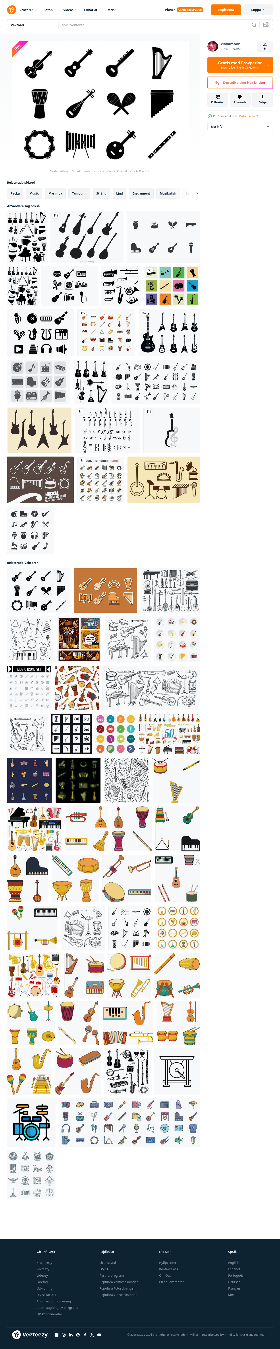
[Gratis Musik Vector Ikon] (163, 480)
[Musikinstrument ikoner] (40, 480)
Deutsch (234, 1282)
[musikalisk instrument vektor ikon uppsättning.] (177, 878)
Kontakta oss (168, 1269)
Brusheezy (44, 1262)
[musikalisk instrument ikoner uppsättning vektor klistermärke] (29, 780)
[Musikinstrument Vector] (40, 332)
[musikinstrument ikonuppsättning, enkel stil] (156, 382)
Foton (48, 10)
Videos (68, 10)
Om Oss (165, 1275)
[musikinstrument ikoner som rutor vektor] (71, 734)
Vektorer (26, 10)
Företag (42, 1282)
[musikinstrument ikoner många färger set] (115, 734)
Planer (170, 10)
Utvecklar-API (46, 1295)
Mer (111, 10)
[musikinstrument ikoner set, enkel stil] (130, 928)
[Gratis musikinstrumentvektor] (69, 286)
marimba (55, 193)
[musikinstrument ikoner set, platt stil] (177, 639)
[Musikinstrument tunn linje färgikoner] (100, 480)
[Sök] (254, 25)
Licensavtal (108, 1262)
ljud (119, 193)
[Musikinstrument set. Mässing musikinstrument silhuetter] (121, 286)
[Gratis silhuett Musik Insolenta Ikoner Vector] (38, 590)
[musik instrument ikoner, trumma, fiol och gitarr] (170, 590)
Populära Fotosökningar (117, 1288)
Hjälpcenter (167, 1262)
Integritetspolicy (213, 1335)
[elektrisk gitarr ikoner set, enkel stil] (169, 332)
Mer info (216, 126)
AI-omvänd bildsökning (54, 1301)
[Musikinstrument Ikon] (163, 237)
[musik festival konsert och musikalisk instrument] (79, 639)
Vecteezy (43, 1269)
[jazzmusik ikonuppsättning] (30, 530)
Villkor (194, 1335)
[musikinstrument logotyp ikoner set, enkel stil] (31, 1174)
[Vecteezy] (11, 9)
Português (235, 1275)
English (233, 1262)
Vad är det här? (248, 116)
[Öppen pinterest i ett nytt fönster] (78, 1335)
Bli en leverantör (171, 1282)
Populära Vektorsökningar (119, 1282)
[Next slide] (193, 193)
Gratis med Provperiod (240, 65)
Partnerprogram (112, 1275)
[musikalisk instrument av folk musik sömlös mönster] (77, 688)
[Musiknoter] (107, 430)
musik (34, 193)
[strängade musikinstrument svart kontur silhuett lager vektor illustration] (91, 382)
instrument (141, 193)
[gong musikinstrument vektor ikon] (177, 1071)
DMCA (104, 1269)
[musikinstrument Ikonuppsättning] (106, 332)
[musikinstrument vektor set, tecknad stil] (178, 928)
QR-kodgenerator (49, 1314)
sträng (101, 193)
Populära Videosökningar (118, 1295)
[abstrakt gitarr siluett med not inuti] (171, 430)
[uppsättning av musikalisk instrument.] (87, 828)
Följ (265, 49)
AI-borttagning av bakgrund (57, 1308)
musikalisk (168, 193)
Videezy (42, 1275)
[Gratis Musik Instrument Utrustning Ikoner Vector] (38, 382)
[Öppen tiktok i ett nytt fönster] (85, 1335)
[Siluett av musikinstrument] (172, 286)
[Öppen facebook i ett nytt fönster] (56, 1335)
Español (234, 1269)
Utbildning (44, 1288)
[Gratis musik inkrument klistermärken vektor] (105, 590)
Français (234, 1288)
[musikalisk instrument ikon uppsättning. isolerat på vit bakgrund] (27, 878)
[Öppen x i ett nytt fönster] (92, 1335)
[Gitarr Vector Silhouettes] (39, 430)
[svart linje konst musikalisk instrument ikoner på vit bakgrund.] (29, 688)
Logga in (258, 10)
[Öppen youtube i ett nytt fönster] (99, 1335)
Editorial (90, 10)
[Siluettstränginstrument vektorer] (87, 237)
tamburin (79, 193)
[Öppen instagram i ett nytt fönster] (64, 1335)
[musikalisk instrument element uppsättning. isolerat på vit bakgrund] (129, 975)
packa (15, 193)
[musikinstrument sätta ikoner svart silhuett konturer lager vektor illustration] (27, 237)
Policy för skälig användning (246, 1335)
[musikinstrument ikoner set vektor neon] (78, 780)
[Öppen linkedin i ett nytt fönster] (71, 1335)
